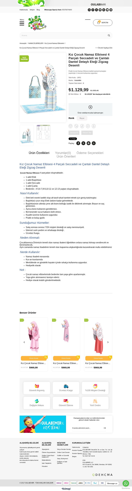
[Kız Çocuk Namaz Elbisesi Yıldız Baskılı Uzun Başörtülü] (34, 336)
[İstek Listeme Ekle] (76, 126)
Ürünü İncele (33, 358)
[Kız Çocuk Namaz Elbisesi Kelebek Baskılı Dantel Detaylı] (98, 336)
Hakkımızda (24, 10)
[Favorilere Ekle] (70, 126)
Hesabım (45, 466)
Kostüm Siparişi (77, 453)
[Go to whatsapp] (126, 483)
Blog (38, 10)
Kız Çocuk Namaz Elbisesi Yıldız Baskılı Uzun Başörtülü (34, 363)
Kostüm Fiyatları (77, 450)
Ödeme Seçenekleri (90, 153)
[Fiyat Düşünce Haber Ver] (88, 126)
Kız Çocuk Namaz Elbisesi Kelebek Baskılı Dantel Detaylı (98, 363)
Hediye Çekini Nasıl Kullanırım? (48, 456)
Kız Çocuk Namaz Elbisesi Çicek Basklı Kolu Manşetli (66, 363)
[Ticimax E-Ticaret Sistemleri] (66, 489)
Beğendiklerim (46, 460)
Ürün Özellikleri (39, 153)
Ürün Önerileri (66, 156)
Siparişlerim (45, 449)
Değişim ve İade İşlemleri (62, 462)
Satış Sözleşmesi (62, 458)
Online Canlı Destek (63, 452)
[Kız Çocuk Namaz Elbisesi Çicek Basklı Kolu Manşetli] (66, 336)
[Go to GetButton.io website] (126, 488)
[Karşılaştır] (82, 126)
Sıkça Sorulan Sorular (64, 449)
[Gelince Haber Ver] (94, 126)
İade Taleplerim (46, 463)
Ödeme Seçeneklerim (48, 452)
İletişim (32, 10)
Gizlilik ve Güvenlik (63, 455)
